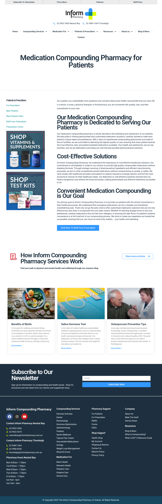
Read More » (16, 346)
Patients (100, 2)
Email (84, 374)
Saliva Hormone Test (73, 324)
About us (126, 31)
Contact (81, 37)
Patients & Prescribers (85, 31)
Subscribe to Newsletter (24, 2)
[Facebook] (9, 416)
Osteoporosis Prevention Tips (128, 324)
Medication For (59, 31)
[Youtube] (24, 416)
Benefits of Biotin (21, 324)
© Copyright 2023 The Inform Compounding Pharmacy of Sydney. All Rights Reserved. (81, 500)
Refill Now (137, 2)
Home (15, 31)
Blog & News (143, 31)
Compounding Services (33, 31)
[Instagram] (17, 416)
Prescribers (62, 2)
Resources (108, 31)
